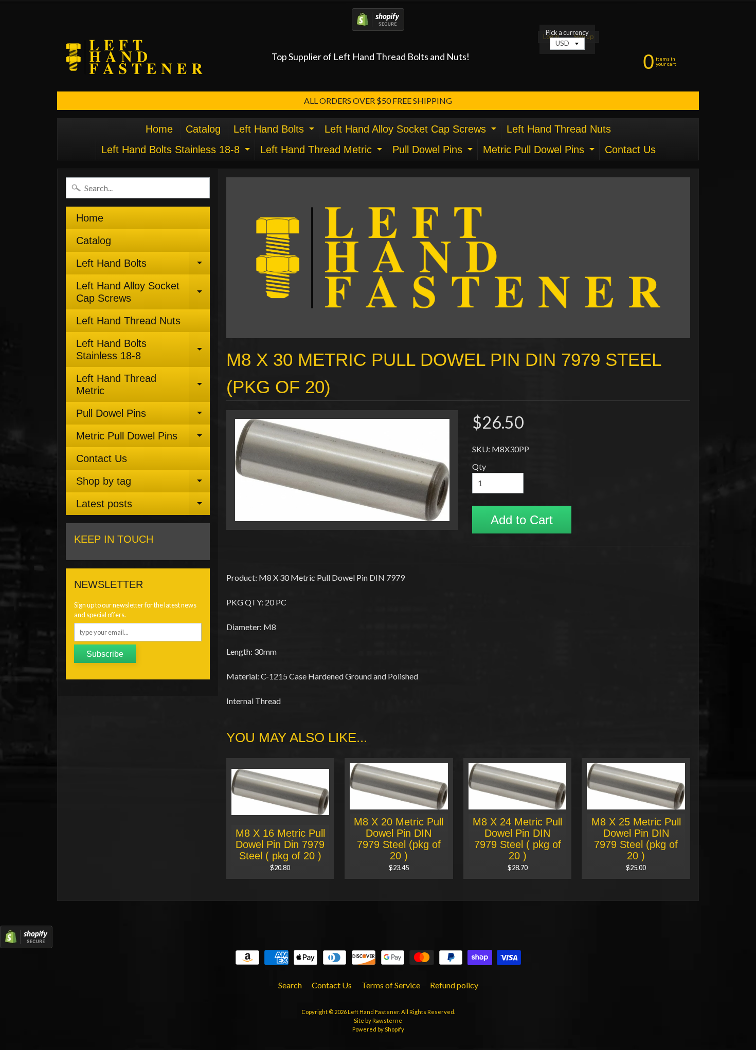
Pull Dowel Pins (433, 152)
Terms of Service (391, 985)
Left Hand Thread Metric (322, 152)
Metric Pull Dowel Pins (540, 152)
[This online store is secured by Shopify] (378, 24)
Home (159, 129)
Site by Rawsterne (378, 1020)
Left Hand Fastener (373, 1011)
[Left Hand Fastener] (134, 57)
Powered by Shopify (378, 1029)
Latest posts (143, 506)
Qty (479, 466)
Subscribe (104, 654)
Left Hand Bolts (275, 131)
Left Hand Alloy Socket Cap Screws (412, 131)
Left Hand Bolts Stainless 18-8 (177, 152)
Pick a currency (567, 32)
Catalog (203, 129)
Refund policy (454, 985)
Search (290, 985)
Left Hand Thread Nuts (559, 129)
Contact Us (630, 149)
